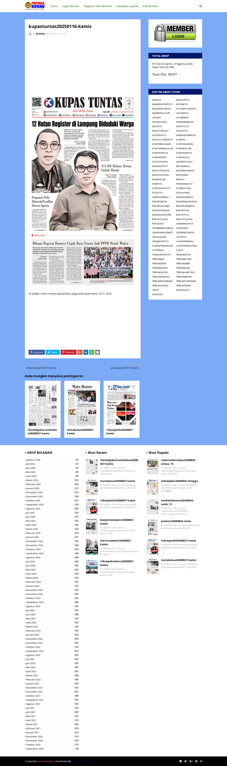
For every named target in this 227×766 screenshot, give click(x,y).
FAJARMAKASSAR (161, 113)
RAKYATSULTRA (184, 219)
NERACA (180, 179)
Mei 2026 (52, 472)
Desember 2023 (52, 590)
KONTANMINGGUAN (162, 148)
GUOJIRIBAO (182, 117)
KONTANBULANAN (161, 144)
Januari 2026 (52, 488)
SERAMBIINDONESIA (162, 228)
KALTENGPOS (159, 135)
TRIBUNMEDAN (184, 276)
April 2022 (52, 671)
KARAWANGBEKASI (186, 135)
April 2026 (52, 476)
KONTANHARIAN (184, 144)
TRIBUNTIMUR (183, 285)
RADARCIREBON (184, 197)
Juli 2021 (52, 708)
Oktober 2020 (52, 744)
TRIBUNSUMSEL (160, 285)
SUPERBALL (158, 250)
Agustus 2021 (52, 703)
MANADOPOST (160, 166)
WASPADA (157, 294)
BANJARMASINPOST (162, 104)
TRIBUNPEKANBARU (162, 281)
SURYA (179, 250)
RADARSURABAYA (185, 206)
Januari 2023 (52, 634)
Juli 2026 (52, 463)
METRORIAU (182, 175)
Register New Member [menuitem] (98, 6)
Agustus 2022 (52, 655)
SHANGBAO (182, 228)
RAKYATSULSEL (160, 219)
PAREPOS (157, 183)
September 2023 (52, 602)
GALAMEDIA (182, 113)
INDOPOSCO (182, 126)
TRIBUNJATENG (160, 267)
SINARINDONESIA (185, 232)
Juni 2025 (52, 516)
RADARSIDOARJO (161, 206)
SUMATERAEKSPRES (186, 245)
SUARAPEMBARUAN (162, 245)
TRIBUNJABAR (159, 263)
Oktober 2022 (52, 647)
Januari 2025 (52, 537)
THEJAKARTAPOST (161, 254)
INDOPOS (157, 126)
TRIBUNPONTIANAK (186, 281)
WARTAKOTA (183, 290)
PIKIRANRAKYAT (184, 183)
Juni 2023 (52, 614)
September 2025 (52, 504)
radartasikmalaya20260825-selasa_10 (178, 461)
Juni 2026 (52, 468)
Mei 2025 (52, 520)
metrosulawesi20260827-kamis (116, 542)
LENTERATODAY (184, 161)
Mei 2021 (52, 716)
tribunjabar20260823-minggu (179, 481)
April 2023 (52, 622)
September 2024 (52, 553)
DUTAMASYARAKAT (186, 108)
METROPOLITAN (160, 175)
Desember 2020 (52, 736)
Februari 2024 (52, 581)
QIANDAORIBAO (160, 197)
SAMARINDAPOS (184, 223)
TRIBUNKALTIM (160, 272)
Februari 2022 (52, 679)
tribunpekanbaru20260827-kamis (117, 563)
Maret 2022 (52, 675)
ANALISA (156, 99)
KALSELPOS (182, 130)
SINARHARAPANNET (162, 232)
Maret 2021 (52, 724)
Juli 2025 (52, 512)
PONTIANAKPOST (161, 188)
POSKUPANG (183, 192)
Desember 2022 (52, 638)
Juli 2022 (52, 659)
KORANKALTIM (183, 148)
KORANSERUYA (160, 152)
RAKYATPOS (182, 214)
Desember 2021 (52, 687)
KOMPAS (181, 139)
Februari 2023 (52, 630)
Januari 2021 (52, 732)
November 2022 (52, 642)
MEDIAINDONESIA (185, 170)
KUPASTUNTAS (160, 161)
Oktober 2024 (52, 549)
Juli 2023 (52, 610)
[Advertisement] (83, 64)
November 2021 (52, 691)
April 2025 (52, 524)
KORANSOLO (183, 157)
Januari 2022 (52, 683)
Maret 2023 (52, 626)
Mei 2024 (52, 569)
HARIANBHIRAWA (185, 121)
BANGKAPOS (183, 99)
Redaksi (40, 33)
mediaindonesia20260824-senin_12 (177, 502)
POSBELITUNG (183, 188)
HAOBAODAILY (159, 121)
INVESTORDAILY (160, 130)
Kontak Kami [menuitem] (150, 6)
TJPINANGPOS (183, 254)
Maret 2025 (52, 529)
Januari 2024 (52, 586)
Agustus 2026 (52, 459)
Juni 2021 (52, 712)
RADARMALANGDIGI (186, 201)
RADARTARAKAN (160, 210)
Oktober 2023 (52, 598)
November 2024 (52, 545)
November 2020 (52, 740)
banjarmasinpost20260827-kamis (117, 521)
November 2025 (52, 496)
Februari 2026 (52, 484)
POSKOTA (157, 192)
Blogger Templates (82, 761)
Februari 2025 (52, 533)
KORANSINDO (159, 157)
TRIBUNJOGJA (183, 267)
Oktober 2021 (52, 695)
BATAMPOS (182, 104)
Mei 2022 (52, 667)
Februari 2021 (52, 728)
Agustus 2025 (52, 508)
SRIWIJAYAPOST (160, 241)
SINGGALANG (159, 236)
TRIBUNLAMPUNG (185, 272)
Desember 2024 (52, 541)
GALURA (156, 117)
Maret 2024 (52, 577)
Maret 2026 (52, 480)
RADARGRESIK (159, 201)
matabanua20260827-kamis (117, 481)
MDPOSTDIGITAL (161, 170)
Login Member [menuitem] (71, 6)
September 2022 (52, 651)
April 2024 (52, 573)
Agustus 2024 (52, 557)
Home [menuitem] (54, 6)
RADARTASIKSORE (161, 214)
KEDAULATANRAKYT (162, 139)
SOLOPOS (181, 236)
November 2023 (52, 594)
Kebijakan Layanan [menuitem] (127, 6)
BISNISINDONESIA (161, 108)
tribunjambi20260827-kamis (117, 500)
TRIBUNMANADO (161, 276)
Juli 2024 (52, 561)
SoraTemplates (45, 761)
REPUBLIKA (158, 223)
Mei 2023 (52, 618)
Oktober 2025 (52, 500)
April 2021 (52, 720)
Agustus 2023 (52, 606)
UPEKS (155, 290)
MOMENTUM (158, 179)
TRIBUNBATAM (183, 259)
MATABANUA (183, 166)
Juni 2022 (52, 663)
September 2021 (52, 699)
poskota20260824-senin (176, 521)
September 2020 (52, 748)
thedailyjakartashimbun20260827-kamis (42, 431)
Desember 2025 (52, 492)
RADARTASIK (182, 210)
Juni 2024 (52, 565)
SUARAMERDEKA (185, 241)
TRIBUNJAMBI (183, 263)
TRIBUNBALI (158, 259)
